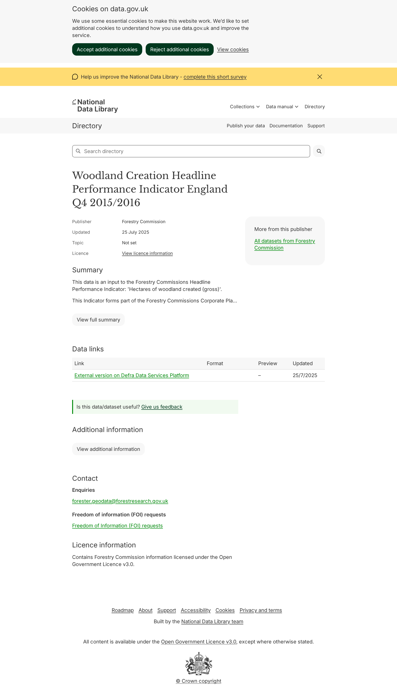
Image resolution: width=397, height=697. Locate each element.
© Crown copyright (198, 681)
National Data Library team (212, 621)
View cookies (233, 49)
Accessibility (196, 610)
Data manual (279, 106)
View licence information (147, 253)
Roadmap (123, 610)
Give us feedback (161, 407)
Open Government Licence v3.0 (198, 642)
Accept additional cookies (107, 49)
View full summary (98, 320)
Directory (315, 106)
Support (316, 125)
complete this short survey (215, 77)
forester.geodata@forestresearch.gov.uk (120, 501)
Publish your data (246, 125)
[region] (198, 369)
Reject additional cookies (179, 49)
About (146, 610)
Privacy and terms (261, 610)
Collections (242, 106)
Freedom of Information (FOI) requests (117, 526)
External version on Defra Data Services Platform (131, 375)
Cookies (225, 610)
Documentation (286, 125)
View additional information (108, 449)
